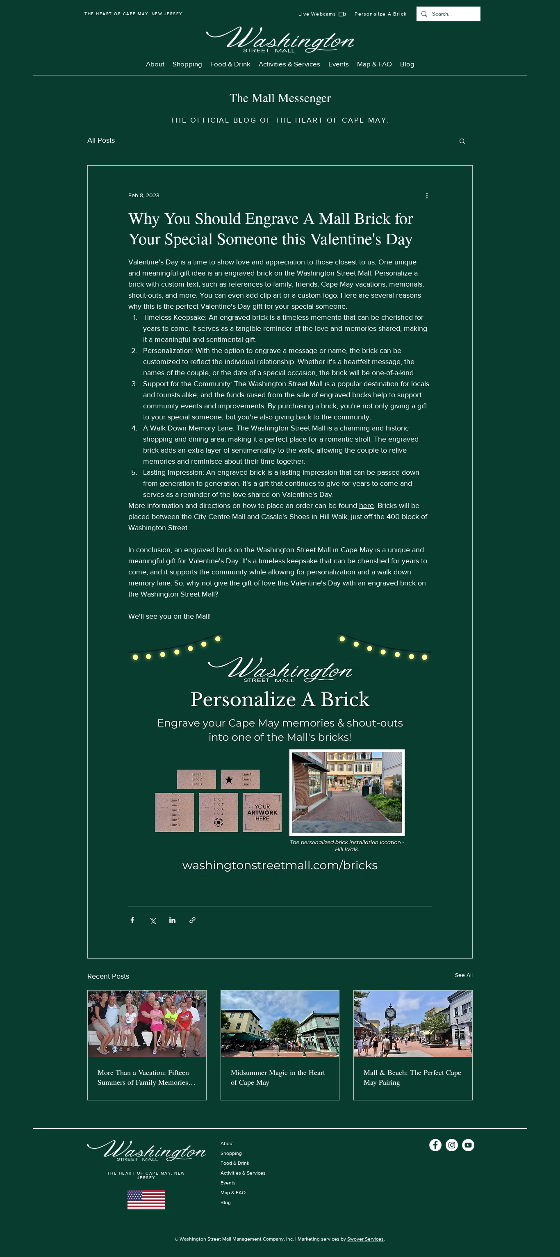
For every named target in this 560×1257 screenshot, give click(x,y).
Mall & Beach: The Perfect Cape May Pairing (412, 1077)
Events (228, 1183)
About (227, 1143)
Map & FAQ (233, 1193)
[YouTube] (468, 1145)
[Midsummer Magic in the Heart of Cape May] (280, 1024)
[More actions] (427, 195)
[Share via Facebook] (132, 920)
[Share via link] (192, 920)
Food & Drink (235, 1163)
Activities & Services (243, 1173)
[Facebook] (435, 1145)
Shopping (231, 1153)
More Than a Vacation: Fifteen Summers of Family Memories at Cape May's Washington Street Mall (147, 1077)
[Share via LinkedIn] (172, 920)
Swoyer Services (365, 1239)
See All (464, 975)
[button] (462, 140)
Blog (226, 1202)
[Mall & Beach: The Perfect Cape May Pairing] (413, 1024)
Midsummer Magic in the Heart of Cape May (278, 1077)
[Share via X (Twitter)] (152, 920)
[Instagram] (452, 1145)
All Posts (101, 140)
